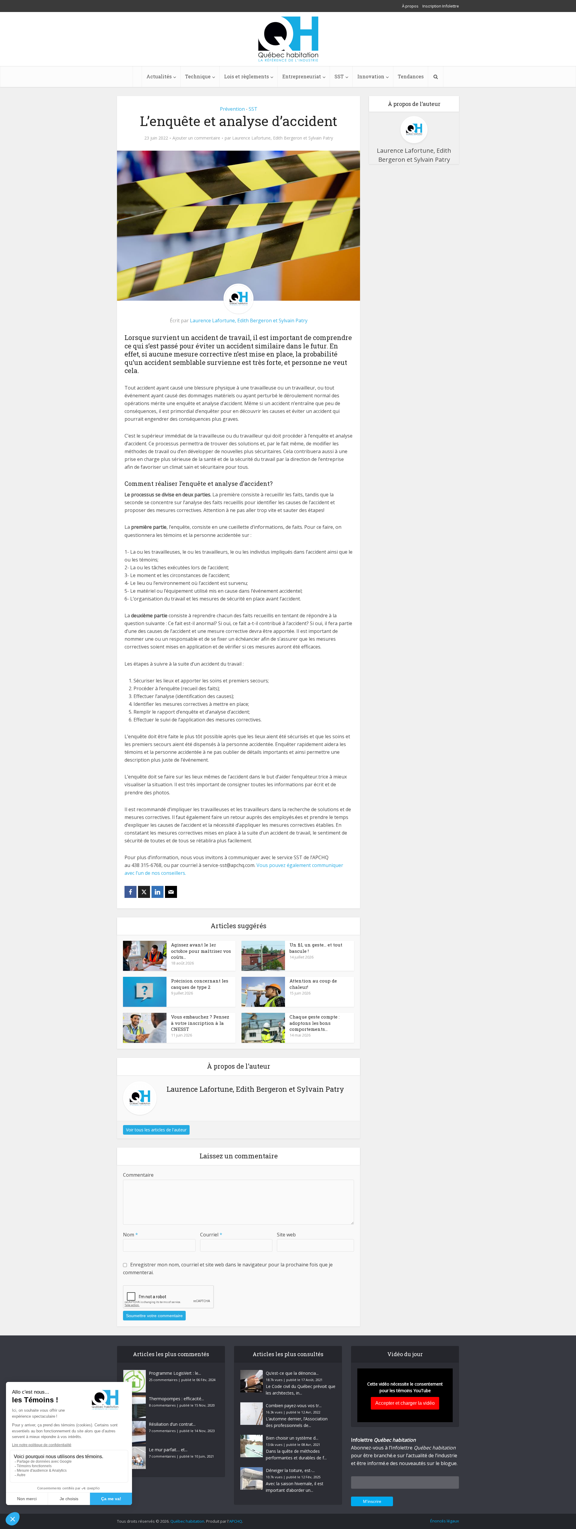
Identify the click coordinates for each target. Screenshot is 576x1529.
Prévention (232, 109)
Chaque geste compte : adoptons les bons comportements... (315, 1023)
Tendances (411, 76)
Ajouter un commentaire (196, 138)
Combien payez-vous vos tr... (294, 1405)
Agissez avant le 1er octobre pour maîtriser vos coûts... (201, 951)
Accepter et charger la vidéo (405, 1403)
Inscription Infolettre (440, 6)
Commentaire (138, 1175)
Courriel (211, 1234)
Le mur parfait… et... (168, 1449)
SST (339, 76)
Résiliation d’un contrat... (172, 1424)
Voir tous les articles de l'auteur (156, 1130)
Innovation (370, 76)
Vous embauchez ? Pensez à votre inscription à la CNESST (200, 1023)
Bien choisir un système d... (292, 1438)
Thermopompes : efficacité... (176, 1398)
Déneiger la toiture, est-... (290, 1470)
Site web (286, 1234)
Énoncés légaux (444, 1521)
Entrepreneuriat (301, 76)
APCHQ (235, 1521)
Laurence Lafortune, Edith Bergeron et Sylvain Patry (282, 138)
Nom (130, 1234)
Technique (198, 76)
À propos (410, 6)
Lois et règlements (246, 76)
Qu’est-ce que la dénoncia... (292, 1373)
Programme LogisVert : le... (175, 1373)
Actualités (159, 76)
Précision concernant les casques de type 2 (199, 984)
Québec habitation (187, 1521)
